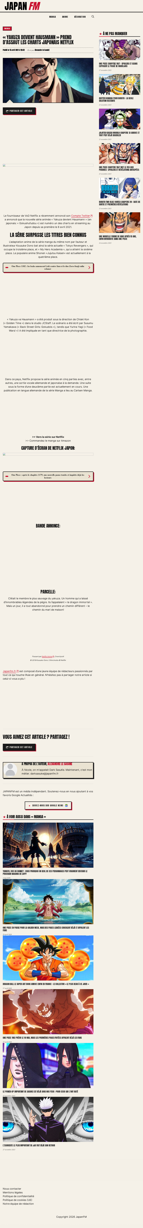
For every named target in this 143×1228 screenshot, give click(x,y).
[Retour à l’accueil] (22, 5)
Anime (65, 16)
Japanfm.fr (9, 671)
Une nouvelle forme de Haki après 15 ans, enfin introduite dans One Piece (117, 237)
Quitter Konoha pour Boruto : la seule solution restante (116, 99)
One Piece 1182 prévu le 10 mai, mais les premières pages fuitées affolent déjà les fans (42, 1038)
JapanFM (81, 1216)
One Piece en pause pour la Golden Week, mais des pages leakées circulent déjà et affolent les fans (46, 929)
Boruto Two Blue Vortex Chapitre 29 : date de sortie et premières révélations (119, 203)
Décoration (80, 16)
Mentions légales (13, 1192)
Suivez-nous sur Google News (47, 805)
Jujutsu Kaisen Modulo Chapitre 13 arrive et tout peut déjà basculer (119, 134)
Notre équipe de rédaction (18, 1203)
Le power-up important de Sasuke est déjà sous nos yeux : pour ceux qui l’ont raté (40, 1091)
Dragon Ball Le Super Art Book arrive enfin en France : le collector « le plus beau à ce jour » (46, 984)
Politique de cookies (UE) (17, 1200)
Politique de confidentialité (18, 1196)
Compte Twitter (80, 215)
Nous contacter (12, 1188)
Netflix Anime (47, 656)
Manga (52, 16)
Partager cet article (21, 110)
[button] (93, 17)
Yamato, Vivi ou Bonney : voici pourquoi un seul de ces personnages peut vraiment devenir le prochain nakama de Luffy (45, 872)
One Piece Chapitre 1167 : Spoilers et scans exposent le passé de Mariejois (118, 64)
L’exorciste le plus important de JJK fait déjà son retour (29, 1145)
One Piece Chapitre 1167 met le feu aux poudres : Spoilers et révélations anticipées (119, 168)
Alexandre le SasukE (60, 764)
